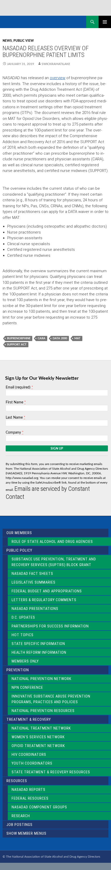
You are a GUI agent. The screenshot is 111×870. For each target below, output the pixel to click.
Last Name (15, 417)
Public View (23, 40)
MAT (77, 338)
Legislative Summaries (34, 582)
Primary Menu (105, 22)
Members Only (25, 661)
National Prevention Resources (43, 710)
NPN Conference (27, 687)
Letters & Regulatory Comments (44, 600)
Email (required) (19, 387)
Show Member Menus (26, 833)
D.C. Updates (23, 617)
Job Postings (19, 824)
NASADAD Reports (28, 789)
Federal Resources (30, 798)
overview (57, 78)
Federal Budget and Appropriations (47, 591)
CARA (41, 338)
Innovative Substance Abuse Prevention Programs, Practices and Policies (51, 699)
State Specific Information (38, 643)
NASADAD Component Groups (39, 807)
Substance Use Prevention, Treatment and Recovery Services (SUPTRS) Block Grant (54, 562)
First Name (16, 402)
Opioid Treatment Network (38, 745)
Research (21, 816)
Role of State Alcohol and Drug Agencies (52, 541)
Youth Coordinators (32, 763)
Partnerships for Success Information (50, 626)
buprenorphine (18, 338)
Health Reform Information (39, 652)
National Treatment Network (41, 728)
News (7, 40)
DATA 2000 (60, 338)
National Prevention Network (42, 678)
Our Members (19, 533)
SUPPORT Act (17, 344)
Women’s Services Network (38, 737)
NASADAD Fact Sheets (32, 573)
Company (14, 432)
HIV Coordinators (29, 754)
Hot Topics (23, 635)
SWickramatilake (56, 63)
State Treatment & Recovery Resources (51, 772)
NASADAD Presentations (35, 608)
